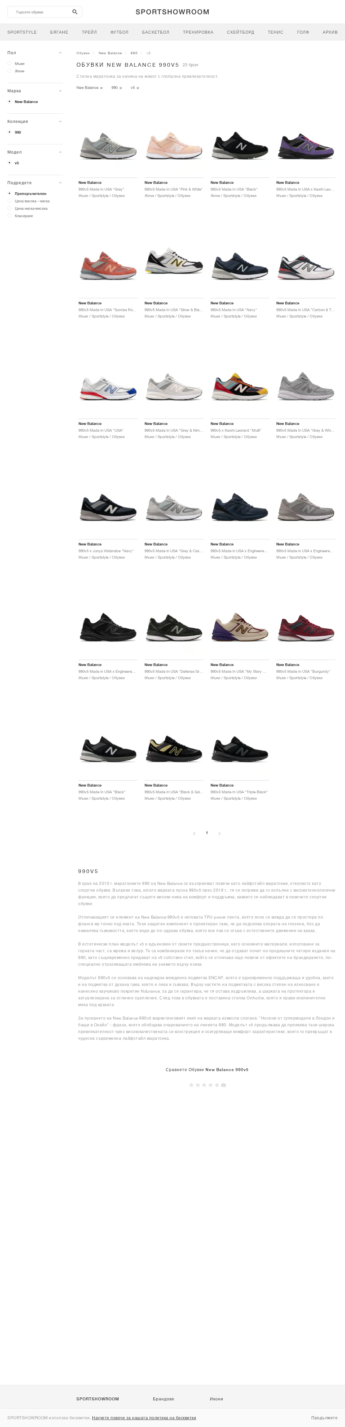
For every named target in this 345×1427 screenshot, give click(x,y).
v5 (17, 163)
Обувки (83, 53)
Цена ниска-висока (31, 208)
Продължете (324, 1417)
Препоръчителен (30, 193)
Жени (19, 71)
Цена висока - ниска (32, 201)
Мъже (20, 63)
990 (18, 132)
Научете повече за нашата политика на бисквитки (144, 1417)
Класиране (24, 215)
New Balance (26, 101)
